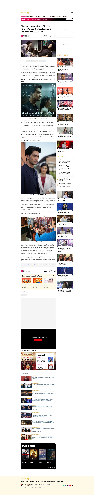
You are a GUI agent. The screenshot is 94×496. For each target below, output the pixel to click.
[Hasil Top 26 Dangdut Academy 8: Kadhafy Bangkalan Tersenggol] (50, 359)
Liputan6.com (24, 484)
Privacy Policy (43, 481)
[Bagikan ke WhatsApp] (55, 36)
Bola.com (42, 484)
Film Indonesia (35, 383)
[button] (52, 36)
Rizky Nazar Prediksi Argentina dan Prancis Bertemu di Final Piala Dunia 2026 (65, 83)
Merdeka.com (49, 484)
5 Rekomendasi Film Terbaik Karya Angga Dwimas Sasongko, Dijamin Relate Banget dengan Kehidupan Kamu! (43, 437)
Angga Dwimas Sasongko (32, 60)
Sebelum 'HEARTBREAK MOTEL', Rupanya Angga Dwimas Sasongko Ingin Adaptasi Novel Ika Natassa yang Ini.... (43, 408)
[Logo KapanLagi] (25, 12)
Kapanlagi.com (30, 484)
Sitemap (58, 481)
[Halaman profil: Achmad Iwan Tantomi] (22, 36)
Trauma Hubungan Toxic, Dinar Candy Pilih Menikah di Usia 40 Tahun (64, 150)
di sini (49, 253)
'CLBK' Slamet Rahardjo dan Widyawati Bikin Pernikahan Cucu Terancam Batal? (64, 123)
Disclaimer (32, 481)
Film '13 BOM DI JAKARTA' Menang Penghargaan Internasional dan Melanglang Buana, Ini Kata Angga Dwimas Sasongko (43, 422)
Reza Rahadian (42, 60)
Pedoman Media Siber (51, 481)
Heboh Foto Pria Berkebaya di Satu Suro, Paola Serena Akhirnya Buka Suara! (64, 263)
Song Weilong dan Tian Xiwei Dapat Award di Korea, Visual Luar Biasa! (64, 96)
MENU (72, 12)
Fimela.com (24, 485)
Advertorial (23, 295)
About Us (22, 481)
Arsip (62, 481)
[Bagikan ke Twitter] (50, 36)
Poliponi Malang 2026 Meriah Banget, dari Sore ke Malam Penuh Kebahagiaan (64, 110)
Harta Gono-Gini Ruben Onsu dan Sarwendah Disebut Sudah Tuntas (65, 136)
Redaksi (27, 481)
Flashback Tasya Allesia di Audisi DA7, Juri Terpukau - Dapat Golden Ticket (64, 277)
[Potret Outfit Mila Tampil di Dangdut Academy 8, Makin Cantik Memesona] (50, 367)
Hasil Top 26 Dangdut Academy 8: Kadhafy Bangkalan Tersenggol (41, 360)
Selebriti (34, 405)
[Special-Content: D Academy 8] (28, 361)
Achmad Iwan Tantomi (26, 35)
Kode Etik (37, 481)
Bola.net (35, 484)
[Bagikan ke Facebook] (47, 36)
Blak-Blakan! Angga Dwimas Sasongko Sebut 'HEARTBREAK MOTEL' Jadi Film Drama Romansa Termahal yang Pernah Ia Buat (42, 415)
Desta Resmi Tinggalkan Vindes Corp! (33, 19)
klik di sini (48, 259)
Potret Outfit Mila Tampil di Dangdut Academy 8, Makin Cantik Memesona (42, 367)
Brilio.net (29, 485)
